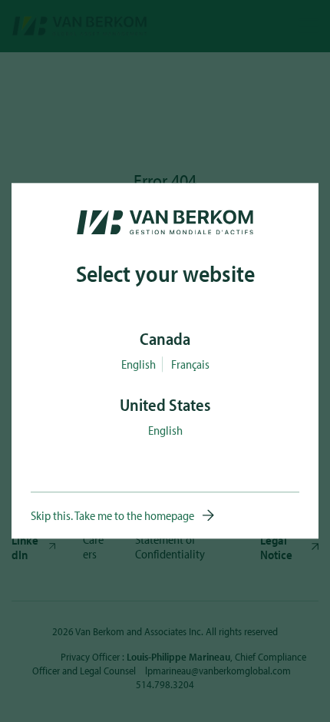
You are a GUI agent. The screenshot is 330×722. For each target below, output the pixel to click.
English (138, 365)
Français (190, 365)
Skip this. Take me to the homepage (112, 516)
